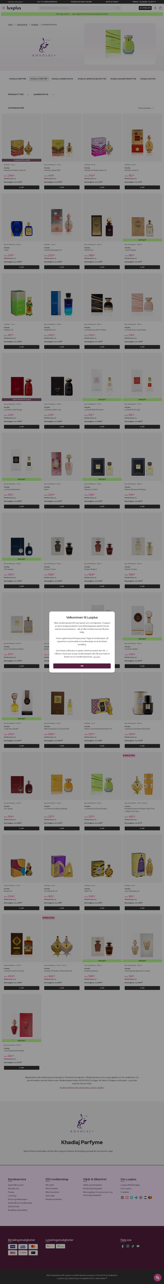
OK (82, 666)
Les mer (96, 656)
